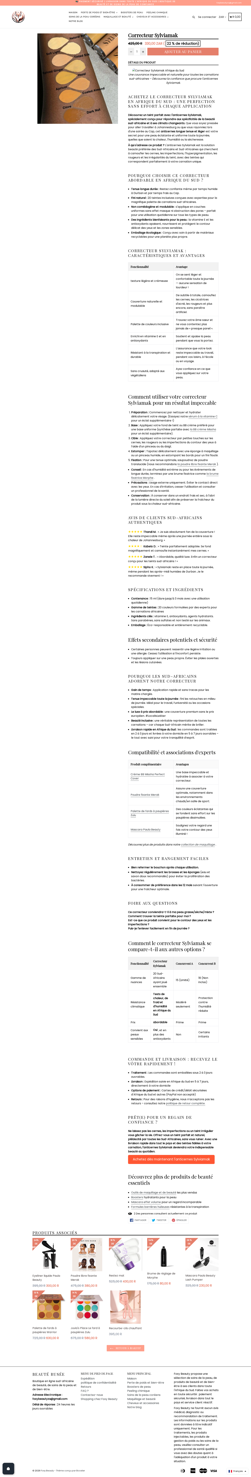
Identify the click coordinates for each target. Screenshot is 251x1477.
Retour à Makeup (128, 1348)
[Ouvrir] (8, 1468)
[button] (237, 1471)
